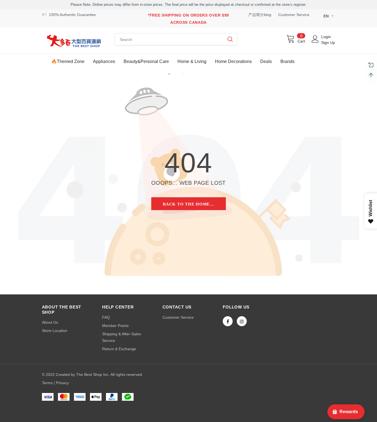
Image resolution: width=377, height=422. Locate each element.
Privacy (62, 383)
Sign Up (328, 42)
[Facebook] (228, 321)
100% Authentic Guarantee (72, 14)
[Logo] (74, 40)
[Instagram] (242, 321)
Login (326, 37)
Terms (47, 383)
